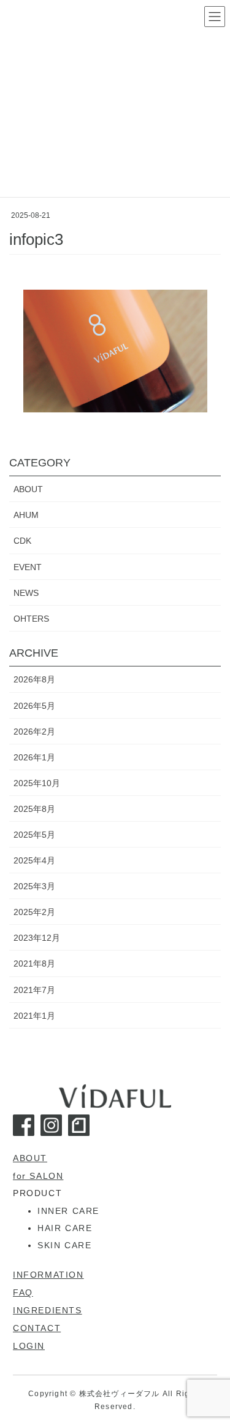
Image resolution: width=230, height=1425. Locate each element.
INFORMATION (48, 1275)
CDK (22, 541)
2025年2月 (34, 912)
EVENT (27, 567)
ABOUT (28, 489)
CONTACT (37, 1328)
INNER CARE (68, 1211)
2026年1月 (34, 757)
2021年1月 (34, 1016)
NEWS (26, 593)
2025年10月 (36, 783)
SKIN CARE (64, 1245)
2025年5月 (34, 835)
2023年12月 (36, 938)
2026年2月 (34, 731)
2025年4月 (34, 860)
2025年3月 (34, 886)
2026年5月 (34, 706)
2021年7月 (34, 990)
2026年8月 (34, 679)
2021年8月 (34, 963)
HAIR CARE (64, 1228)
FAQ (23, 1292)
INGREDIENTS (47, 1310)
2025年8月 (34, 809)
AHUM (26, 515)
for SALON (38, 1176)
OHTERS (31, 619)
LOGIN (29, 1346)
